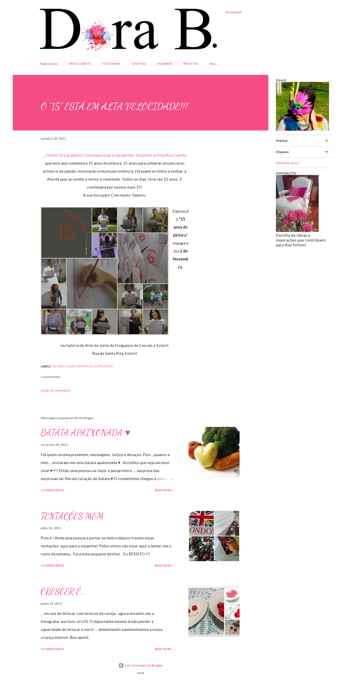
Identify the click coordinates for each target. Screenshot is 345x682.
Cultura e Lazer (63, 366)
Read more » (164, 490)
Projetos (105, 366)
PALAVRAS (165, 63)
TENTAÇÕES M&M (72, 516)
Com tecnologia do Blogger (143, 665)
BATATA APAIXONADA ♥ (85, 432)
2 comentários (52, 490)
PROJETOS (190, 63)
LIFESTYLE (139, 63)
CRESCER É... (64, 591)
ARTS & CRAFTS (80, 63)
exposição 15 (87, 366)
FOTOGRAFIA (111, 63)
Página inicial (48, 63)
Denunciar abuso (287, 163)
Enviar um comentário (55, 390)
